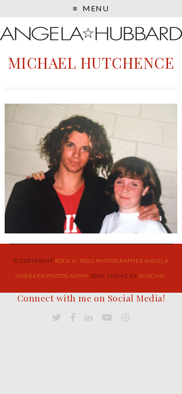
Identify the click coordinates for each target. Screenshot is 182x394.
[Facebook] (72, 317)
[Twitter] (56, 317)
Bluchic (152, 276)
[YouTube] (107, 317)
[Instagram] (125, 317)
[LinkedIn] (88, 317)
